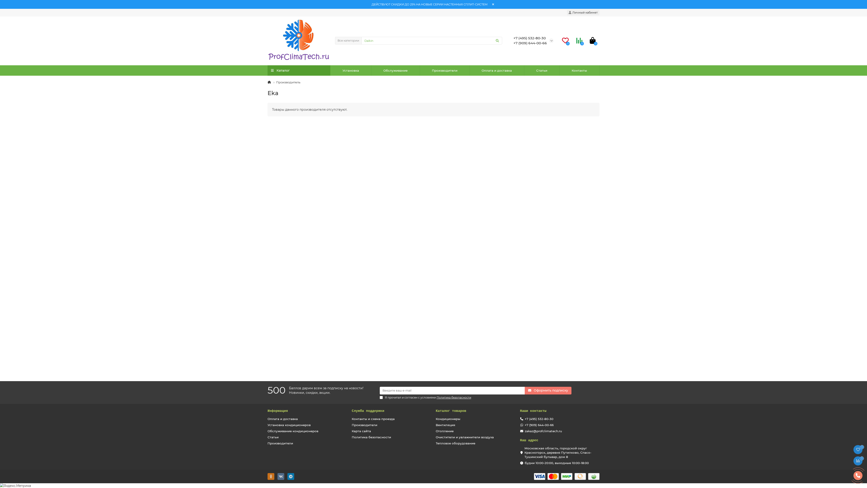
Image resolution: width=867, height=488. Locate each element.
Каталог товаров (451, 411)
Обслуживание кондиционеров (293, 431)
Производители (444, 70)
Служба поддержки (368, 411)
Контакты (579, 70)
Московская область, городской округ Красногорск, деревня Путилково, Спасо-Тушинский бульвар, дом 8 (557, 452)
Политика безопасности (371, 437)
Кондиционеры (448, 419)
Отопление (445, 431)
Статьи (541, 70)
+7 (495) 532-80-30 (539, 419)
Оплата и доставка (497, 70)
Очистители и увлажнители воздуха (465, 437)
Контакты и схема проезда (373, 419)
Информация (278, 411)
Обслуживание (395, 70)
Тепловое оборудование (455, 443)
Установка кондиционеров (289, 425)
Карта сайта (361, 431)
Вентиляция (445, 425)
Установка (351, 70)
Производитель (288, 82)
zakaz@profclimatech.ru (543, 431)
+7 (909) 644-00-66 (539, 425)
